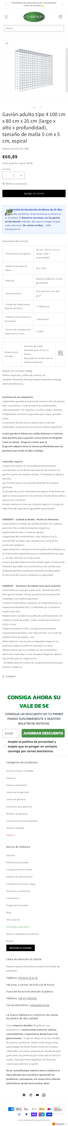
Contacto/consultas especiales (22, 820)
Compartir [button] (11, 676)
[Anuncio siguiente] (62, 4)
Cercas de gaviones (16, 799)
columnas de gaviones (17, 792)
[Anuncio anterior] (5, 4)
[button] (6, 16)
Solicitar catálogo (15, 828)
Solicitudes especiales (17, 926)
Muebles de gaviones (17, 813)
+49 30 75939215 (27, 998)
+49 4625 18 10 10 (28, 978)
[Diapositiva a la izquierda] (27, 107)
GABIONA (28, 1120)
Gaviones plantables (16, 785)
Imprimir (10, 855)
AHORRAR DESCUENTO (43, 733)
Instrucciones (13, 919)
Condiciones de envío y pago (20, 883)
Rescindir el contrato (20, 947)
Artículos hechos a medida (20, 770)
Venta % (10, 835)
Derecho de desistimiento (19, 876)
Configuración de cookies (19, 869)
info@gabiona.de (39, 1005)
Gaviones (11, 778)
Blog (8, 912)
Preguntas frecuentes (17, 905)
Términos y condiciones (18, 891)
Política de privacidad (17, 862)
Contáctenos (12, 898)
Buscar (9, 941)
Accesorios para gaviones (19, 806)
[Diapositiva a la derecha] (40, 107)
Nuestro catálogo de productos (22, 933)
